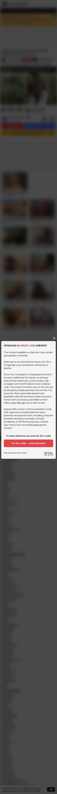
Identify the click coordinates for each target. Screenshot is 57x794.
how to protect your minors (15, 453)
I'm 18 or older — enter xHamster (28, 443)
